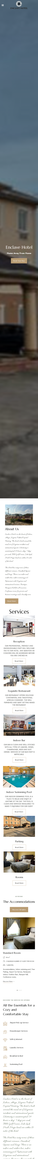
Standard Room (12, 952)
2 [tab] (19, 990)
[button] (19, 260)
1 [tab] (17, 990)
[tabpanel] (19, 950)
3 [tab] (21, 990)
